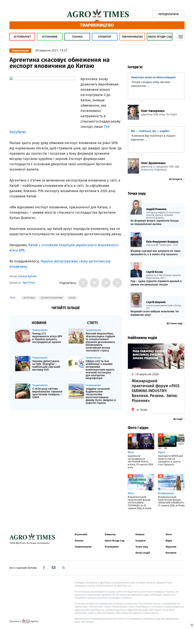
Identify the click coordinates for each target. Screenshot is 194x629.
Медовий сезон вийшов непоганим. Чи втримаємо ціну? (155, 313)
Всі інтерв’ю (175, 179)
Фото (169, 534)
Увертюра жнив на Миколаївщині (153, 77)
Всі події (178, 419)
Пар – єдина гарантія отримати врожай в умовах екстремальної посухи (156, 283)
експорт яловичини (52, 298)
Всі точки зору (174, 323)
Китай (72, 298)
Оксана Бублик (27, 276)
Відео (169, 540)
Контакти (171, 552)
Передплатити (168, 14)
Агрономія (49, 36)
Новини (140, 534)
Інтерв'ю (140, 540)
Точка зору (141, 546)
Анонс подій (142, 552)
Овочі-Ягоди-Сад (160, 36)
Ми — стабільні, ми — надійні (150, 131)
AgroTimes (29, 282)
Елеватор (104, 36)
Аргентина (28, 298)
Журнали (171, 546)
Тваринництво (132, 36)
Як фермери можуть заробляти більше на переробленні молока (155, 222)
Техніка (77, 36)
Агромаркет (22, 36)
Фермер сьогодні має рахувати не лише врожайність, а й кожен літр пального (156, 252)
